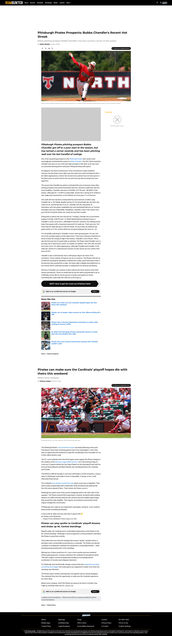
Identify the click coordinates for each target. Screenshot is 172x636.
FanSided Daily (63, 623)
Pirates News (51, 605)
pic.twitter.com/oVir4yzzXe (51, 516)
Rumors (32, 3)
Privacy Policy (106, 623)
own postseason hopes (66, 447)
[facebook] (157, 2)
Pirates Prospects (53, 354)
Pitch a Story (81, 623)
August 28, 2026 (71, 519)
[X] (161, 2)
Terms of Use (123, 623)
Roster (56, 3)
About (43, 619)
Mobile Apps (45, 623)
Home (43, 354)
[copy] (52, 48)
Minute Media (31, 631)
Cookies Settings (125, 626)
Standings (48, 3)
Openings (61, 619)
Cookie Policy (46, 626)
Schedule (40, 3)
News (26, 3)
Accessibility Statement (85, 626)
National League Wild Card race (66, 462)
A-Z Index (104, 626)
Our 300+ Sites (124, 619)
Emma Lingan (45, 381)
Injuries (62, 3)
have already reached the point (63, 483)
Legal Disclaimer (64, 626)
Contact (104, 619)
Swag (79, 619)
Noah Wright (45, 44)
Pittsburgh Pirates (76, 159)
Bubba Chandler (76, 161)
